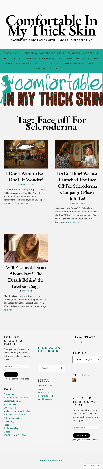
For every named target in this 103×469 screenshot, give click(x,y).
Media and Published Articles (44, 58)
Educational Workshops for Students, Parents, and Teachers (61, 53)
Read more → (27, 203)
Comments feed (45, 396)
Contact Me (11, 53)
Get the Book (12, 58)
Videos (93, 63)
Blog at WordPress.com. (51, 460)
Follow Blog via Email (13, 341)
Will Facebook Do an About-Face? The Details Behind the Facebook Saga (26, 276)
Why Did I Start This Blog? (51, 69)
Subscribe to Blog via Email (85, 401)
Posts (55, 63)
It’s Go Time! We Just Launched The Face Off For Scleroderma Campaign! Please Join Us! (77, 186)
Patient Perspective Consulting (26, 63)
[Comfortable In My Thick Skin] (51, 89)
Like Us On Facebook (49, 349)
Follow (11, 374)
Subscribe (81, 435)
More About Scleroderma (83, 58)
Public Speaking (73, 63)
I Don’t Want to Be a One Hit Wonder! (26, 176)
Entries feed (43, 392)
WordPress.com (45, 399)
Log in (40, 389)
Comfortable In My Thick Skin (51, 25)
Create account (45, 385)
